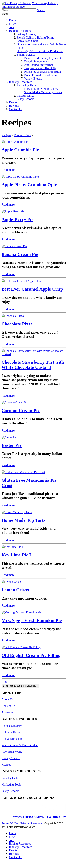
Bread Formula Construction (41, 75)
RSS (4, 682)
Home (12, 20)
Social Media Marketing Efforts (43, 92)
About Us (7, 699)
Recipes (14, 105)
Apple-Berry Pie (17, 219)
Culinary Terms (11, 732)
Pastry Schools (25, 99)
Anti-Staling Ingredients (38, 64)
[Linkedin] (52, 810)
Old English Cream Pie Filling (31, 655)
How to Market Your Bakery (41, 88)
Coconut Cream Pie (21, 410)
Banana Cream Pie (20, 254)
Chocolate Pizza (17, 323)
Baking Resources (20, 30)
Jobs (11, 27)
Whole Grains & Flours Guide (20, 745)
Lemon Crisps (15, 589)
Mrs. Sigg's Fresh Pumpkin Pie (32, 620)
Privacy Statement (31, 823)
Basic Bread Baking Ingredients (43, 58)
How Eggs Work (12, 751)
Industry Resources (20, 82)
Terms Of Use (10, 823)
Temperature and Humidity (40, 68)
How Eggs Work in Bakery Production (40, 51)
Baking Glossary (27, 34)
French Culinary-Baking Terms (35, 37)
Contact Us (15, 109)
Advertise (7, 712)
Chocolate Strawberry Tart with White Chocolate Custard (33, 365)
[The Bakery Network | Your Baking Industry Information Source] (34, 6)
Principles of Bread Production (42, 71)
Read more (8, 169)
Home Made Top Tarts (23, 520)
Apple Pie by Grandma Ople (29, 184)
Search (41, 10)
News (12, 23)
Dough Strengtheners (36, 61)
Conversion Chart (27, 41)
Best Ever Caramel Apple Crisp (32, 289)
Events (13, 102)
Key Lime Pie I (16, 554)
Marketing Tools (26, 85)
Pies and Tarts (22, 135)
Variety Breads (33, 78)
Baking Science (26, 54)
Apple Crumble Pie (20, 149)
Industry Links (25, 95)
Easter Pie (12, 445)
